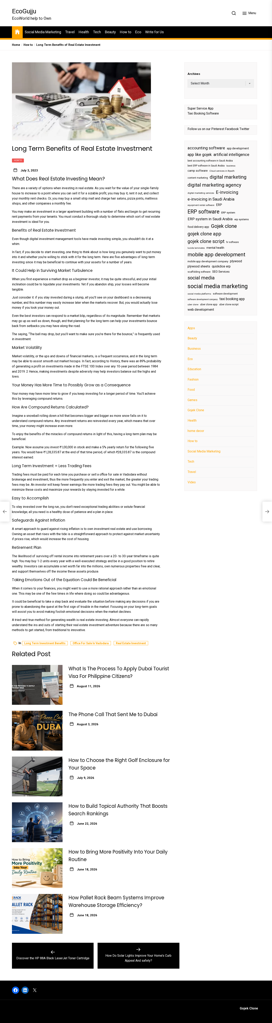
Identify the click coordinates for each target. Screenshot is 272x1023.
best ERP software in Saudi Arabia (206, 165)
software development (225, 293)
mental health (215, 248)
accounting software (206, 148)
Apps (191, 328)
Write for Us (154, 32)
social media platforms (199, 294)
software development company (203, 299)
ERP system (228, 212)
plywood (236, 261)
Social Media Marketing (43, 32)
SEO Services (221, 271)
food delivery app (198, 226)
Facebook (232, 129)
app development (238, 148)
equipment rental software (201, 205)
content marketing (198, 177)
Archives (194, 74)
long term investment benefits (45, 643)
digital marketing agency (214, 185)
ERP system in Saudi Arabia (210, 219)
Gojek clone (224, 226)
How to (125, 32)
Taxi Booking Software (203, 113)
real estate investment (131, 643)
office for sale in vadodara (91, 643)
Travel (70, 32)
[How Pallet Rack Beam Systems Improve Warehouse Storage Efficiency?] (37, 914)
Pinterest (217, 129)
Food (191, 390)
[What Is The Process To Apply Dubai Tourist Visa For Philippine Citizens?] (37, 685)
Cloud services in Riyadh (222, 171)
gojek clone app (204, 234)
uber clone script (229, 304)
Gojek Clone (196, 410)
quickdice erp (221, 266)
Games (192, 400)
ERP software (203, 212)
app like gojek (200, 154)
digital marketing (228, 177)
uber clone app (208, 304)
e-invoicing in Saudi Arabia (211, 199)
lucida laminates (196, 248)
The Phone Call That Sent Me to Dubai (113, 714)
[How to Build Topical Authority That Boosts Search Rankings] (37, 822)
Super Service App (200, 108)
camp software (198, 170)
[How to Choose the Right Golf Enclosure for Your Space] (37, 776)
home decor (196, 431)
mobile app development (216, 254)
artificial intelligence (231, 154)
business (230, 165)
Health (84, 32)
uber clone (193, 304)
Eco (138, 32)
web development (201, 309)
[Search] (234, 13)
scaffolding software (199, 271)
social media (201, 278)
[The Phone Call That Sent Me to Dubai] (37, 731)
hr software (232, 242)
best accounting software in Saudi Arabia (210, 160)
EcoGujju (24, 11)
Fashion (193, 379)
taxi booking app (232, 299)
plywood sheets (199, 266)
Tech (97, 32)
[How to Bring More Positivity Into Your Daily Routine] (37, 868)
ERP (219, 205)
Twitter (244, 129)
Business (194, 348)
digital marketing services (201, 193)
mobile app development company (208, 261)
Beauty (110, 32)
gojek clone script (206, 241)
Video (192, 482)
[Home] (17, 31)
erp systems (241, 219)
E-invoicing (227, 192)
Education (194, 369)
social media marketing (218, 286)
